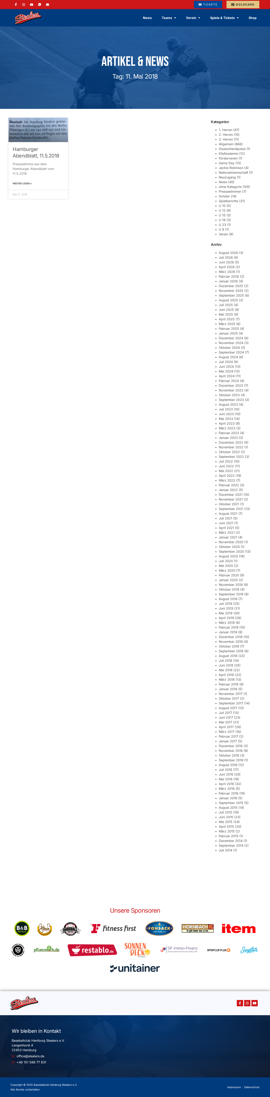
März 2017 (226, 732)
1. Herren (225, 130)
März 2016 (227, 789)
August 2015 (228, 808)
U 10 (222, 206)
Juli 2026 (226, 257)
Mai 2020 (226, 566)
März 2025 (227, 324)
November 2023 (231, 390)
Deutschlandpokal (232, 149)
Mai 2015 (225, 822)
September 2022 (231, 457)
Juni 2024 (226, 366)
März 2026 (227, 272)
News (147, 18)
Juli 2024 (226, 362)
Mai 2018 (225, 670)
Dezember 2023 (231, 385)
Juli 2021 (225, 518)
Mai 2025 (226, 314)
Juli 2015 (225, 812)
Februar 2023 (229, 433)
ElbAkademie (228, 154)
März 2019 (227, 623)
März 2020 (227, 570)
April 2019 (226, 618)
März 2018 (227, 679)
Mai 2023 (226, 419)
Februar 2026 (229, 276)
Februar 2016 (228, 793)
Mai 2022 (226, 471)
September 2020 (231, 551)
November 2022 (231, 447)
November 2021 (231, 499)
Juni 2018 (226, 665)
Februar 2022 (229, 485)
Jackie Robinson (231, 168)
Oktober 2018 (229, 646)
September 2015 (231, 803)
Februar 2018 (228, 684)
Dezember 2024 (231, 338)
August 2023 (228, 404)
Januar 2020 (228, 580)
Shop (253, 18)
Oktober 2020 (229, 547)
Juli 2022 (226, 461)
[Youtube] (254, 1003)
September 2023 (231, 400)
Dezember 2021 (231, 495)
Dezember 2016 (231, 746)
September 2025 (231, 295)
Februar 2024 (229, 381)
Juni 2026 (226, 262)
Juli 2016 (225, 770)
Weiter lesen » (22, 183)
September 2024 (231, 352)
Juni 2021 (226, 523)
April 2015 (226, 826)
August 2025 (228, 300)
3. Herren (226, 139)
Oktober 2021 (229, 504)
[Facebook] (15, 4)
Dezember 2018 (231, 637)
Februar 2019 (228, 627)
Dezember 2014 (231, 841)
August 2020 (228, 556)
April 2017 (226, 727)
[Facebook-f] (240, 1003)
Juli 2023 (226, 409)
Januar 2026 (228, 281)
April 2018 (226, 675)
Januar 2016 (228, 798)
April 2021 (226, 528)
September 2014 (231, 845)
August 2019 (228, 599)
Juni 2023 (226, 414)
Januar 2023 (228, 438)
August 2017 (228, 708)
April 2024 (227, 376)
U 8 (221, 229)
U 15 (222, 215)
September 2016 (231, 760)
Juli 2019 (225, 604)
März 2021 (227, 532)
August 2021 (228, 514)
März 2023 (227, 428)
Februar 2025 (229, 329)
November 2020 (231, 542)
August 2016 (228, 765)
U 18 (222, 220)
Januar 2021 (228, 537)
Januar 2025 (228, 333)
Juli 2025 (226, 305)
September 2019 (231, 594)
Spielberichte (228, 201)
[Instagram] (23, 4)
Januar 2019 (228, 632)
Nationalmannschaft (233, 172)
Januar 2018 (228, 689)
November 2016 (231, 751)
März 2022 (227, 480)
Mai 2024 (226, 371)
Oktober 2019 (229, 589)
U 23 (222, 225)
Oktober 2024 (229, 348)
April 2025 (227, 319)
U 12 (222, 210)
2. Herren (226, 135)
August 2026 (228, 253)
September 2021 (231, 509)
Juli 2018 (225, 661)
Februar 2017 (228, 736)
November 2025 (231, 291)
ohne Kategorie (230, 187)
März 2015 (227, 831)
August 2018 (228, 656)
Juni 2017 (226, 717)
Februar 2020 (229, 575)
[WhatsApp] (39, 4)
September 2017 (231, 703)
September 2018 (231, 651)
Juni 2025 (226, 310)
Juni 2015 (226, 817)
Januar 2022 (228, 490)
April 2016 (226, 784)
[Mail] (47, 4)
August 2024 (228, 357)
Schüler (224, 196)
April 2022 (227, 476)
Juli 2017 (225, 713)
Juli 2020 (226, 561)
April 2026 (227, 267)
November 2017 (231, 694)
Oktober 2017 (229, 698)
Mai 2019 (225, 613)
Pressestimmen (230, 191)
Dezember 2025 (231, 286)
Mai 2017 (225, 722)
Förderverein (228, 158)
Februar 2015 (228, 836)
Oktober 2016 (229, 755)
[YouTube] (31, 4)
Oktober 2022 (229, 452)
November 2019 (231, 585)
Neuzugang (227, 177)
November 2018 (231, 642)
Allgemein (226, 144)
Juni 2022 (226, 466)
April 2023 (227, 423)
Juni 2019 (226, 608)
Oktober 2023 (229, 395)
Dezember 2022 (231, 442)
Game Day (226, 163)
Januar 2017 (228, 741)
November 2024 (231, 343)
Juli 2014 (225, 850)
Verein (223, 234)
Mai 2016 (225, 779)
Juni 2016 (226, 774)
